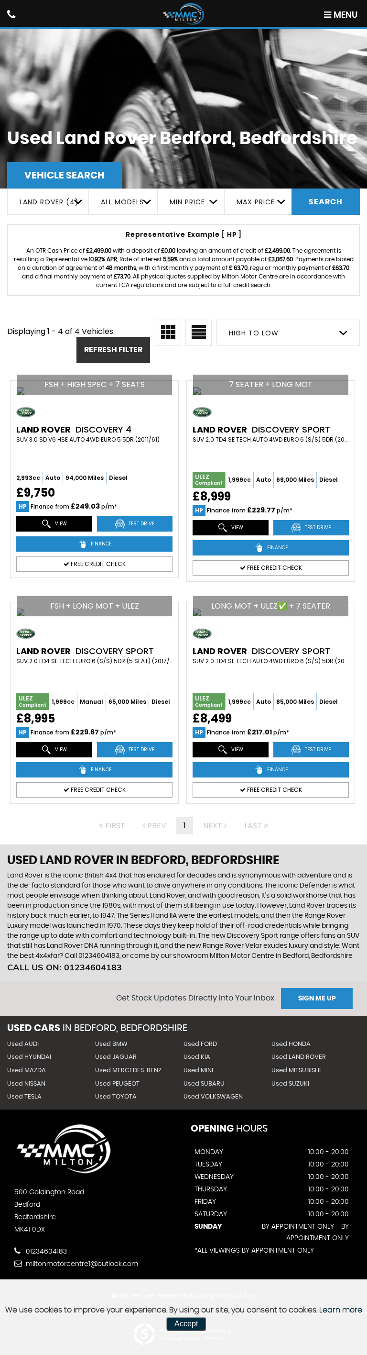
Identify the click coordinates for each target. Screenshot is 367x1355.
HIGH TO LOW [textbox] (254, 333)
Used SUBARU (204, 1084)
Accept (186, 1324)
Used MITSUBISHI (296, 1070)
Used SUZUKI (290, 1084)
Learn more (340, 1310)
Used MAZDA (26, 1070)
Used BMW (111, 1044)
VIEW (60, 523)
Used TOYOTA (116, 1097)
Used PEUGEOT (117, 1084)
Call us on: (64, 967)
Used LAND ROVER (298, 1057)
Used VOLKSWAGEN (213, 1097)
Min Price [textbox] (187, 202)
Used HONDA (291, 1044)
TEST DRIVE (140, 523)
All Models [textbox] (122, 202)
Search (326, 202)
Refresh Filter (113, 350)
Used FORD (200, 1044)
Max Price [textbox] (256, 202)
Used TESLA (24, 1097)
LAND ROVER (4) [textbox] (49, 202)
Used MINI (198, 1070)
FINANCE (100, 543)
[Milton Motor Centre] (183, 14)
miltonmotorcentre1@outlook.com (81, 1264)
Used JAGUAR (116, 1057)
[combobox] (47, 202)
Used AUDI (23, 1044)
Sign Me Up (317, 998)
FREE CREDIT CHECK (97, 564)
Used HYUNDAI (29, 1057)
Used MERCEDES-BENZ (128, 1070)
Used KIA (197, 1057)
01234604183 (45, 1251)
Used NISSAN (26, 1084)
